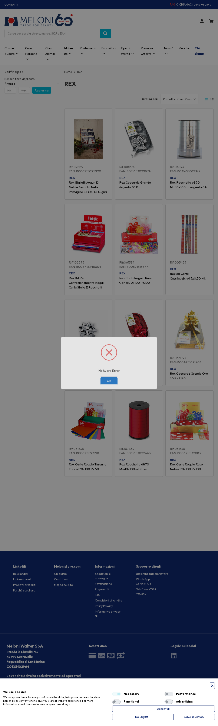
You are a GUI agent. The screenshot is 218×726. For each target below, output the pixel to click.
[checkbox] (116, 694)
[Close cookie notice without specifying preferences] (212, 686)
